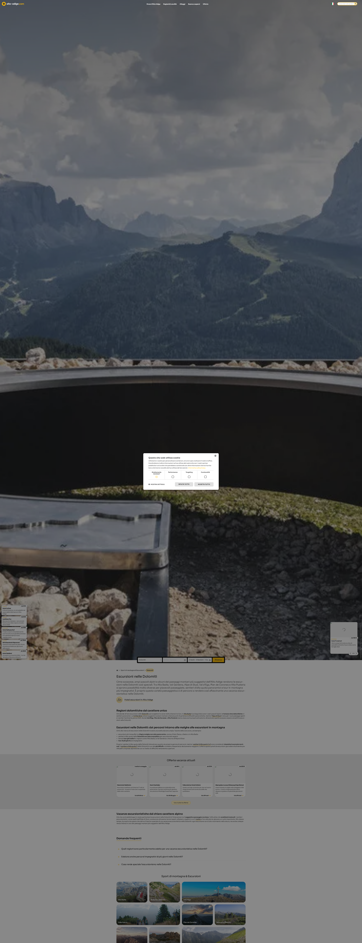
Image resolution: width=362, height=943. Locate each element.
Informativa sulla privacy (196, 468)
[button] (156, 484)
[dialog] (181, 471)
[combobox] (215, 456)
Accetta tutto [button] (204, 484)
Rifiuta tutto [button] (184, 484)
